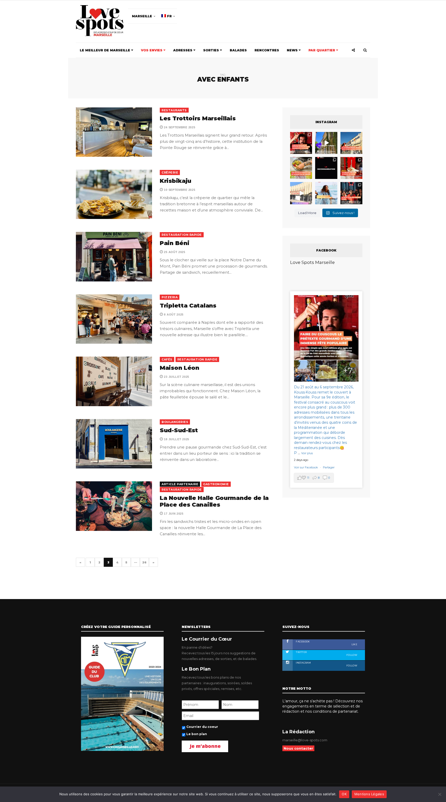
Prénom (161, 405)
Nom (205, 405)
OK (344, 794)
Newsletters (166, 428)
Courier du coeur (172, 439)
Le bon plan (167, 446)
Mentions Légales (369, 794)
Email (253, 405)
